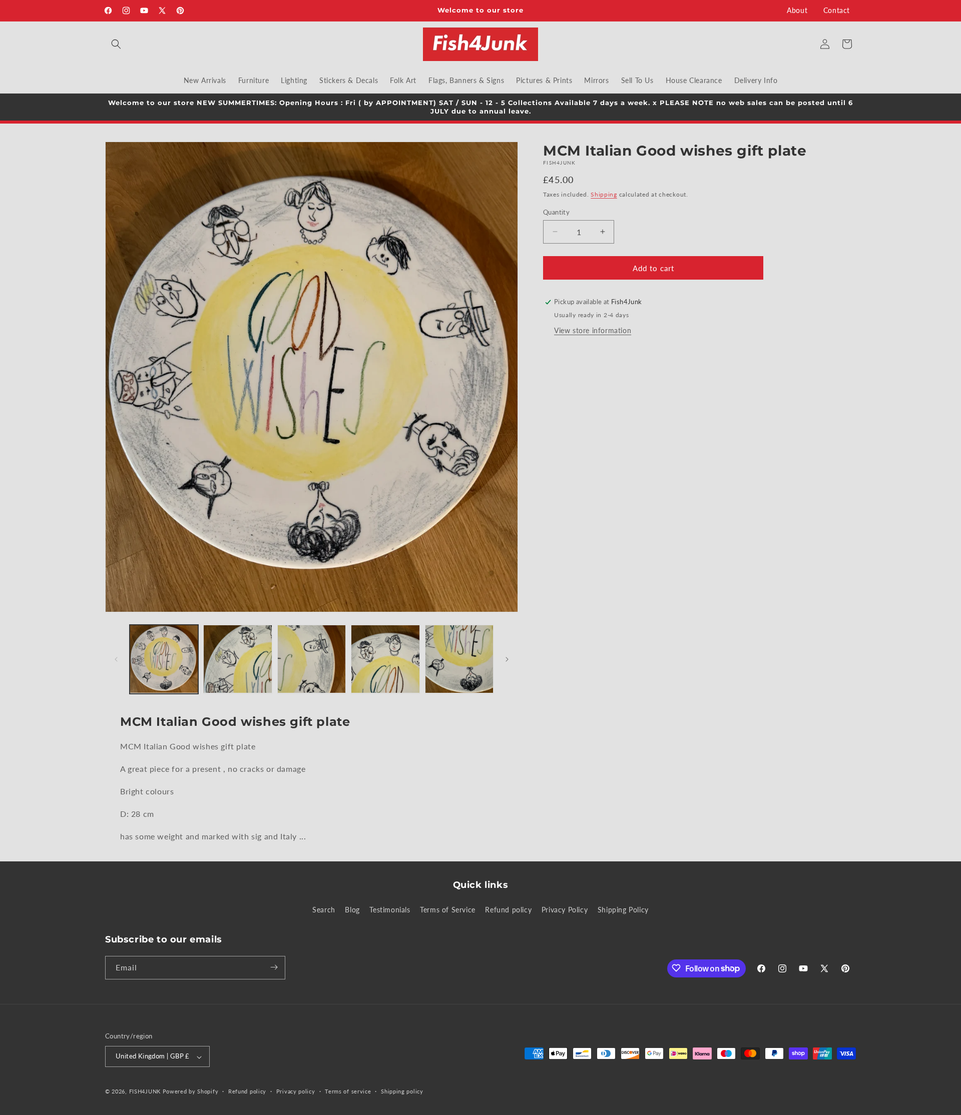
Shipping (604, 194)
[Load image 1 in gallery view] (164, 659)
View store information (592, 330)
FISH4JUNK (145, 1091)
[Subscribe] (274, 967)
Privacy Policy (565, 910)
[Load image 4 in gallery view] (385, 659)
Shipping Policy (623, 910)
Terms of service (348, 1091)
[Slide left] (116, 659)
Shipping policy (402, 1091)
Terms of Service (447, 910)
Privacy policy (295, 1091)
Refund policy (508, 910)
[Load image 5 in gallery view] (459, 659)
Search (323, 910)
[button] (116, 44)
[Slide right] (507, 659)
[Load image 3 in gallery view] (311, 659)
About (797, 10)
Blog (352, 910)
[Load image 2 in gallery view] (237, 659)
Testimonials (389, 910)
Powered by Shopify (191, 1091)
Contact (836, 10)
